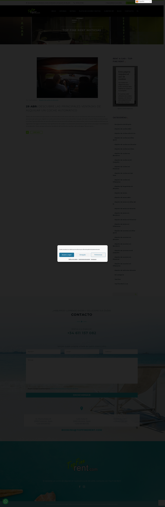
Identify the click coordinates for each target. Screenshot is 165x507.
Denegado (82, 255)
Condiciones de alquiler (84, 259)
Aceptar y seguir (67, 255)
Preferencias (98, 255)
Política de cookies (73, 259)
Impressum (93, 259)
